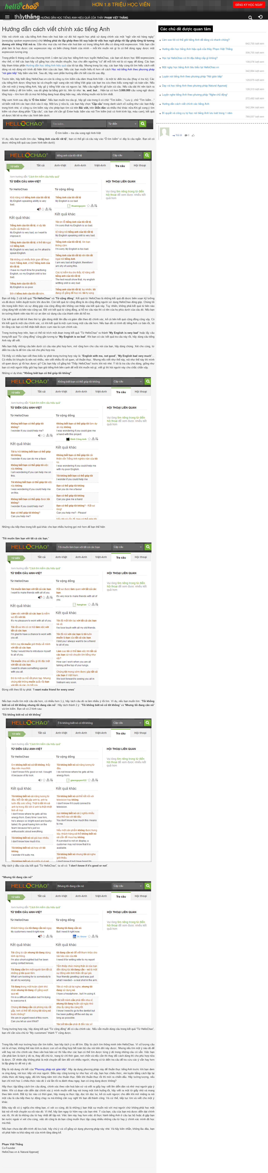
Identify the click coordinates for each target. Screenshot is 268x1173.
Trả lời (178, 135)
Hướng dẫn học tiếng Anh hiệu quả (46, 65)
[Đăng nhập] (260, 17)
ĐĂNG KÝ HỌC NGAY (249, 5)
